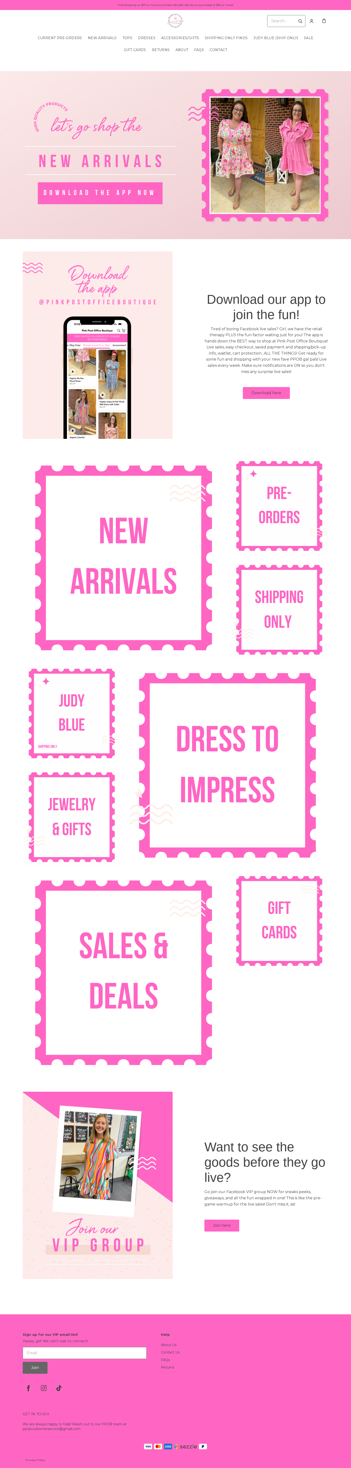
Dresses (146, 38)
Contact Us (170, 1352)
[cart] (324, 21)
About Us (168, 1345)
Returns (161, 50)
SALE (309, 38)
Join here (222, 1225)
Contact (218, 50)
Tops (127, 38)
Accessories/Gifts (180, 38)
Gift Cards (135, 50)
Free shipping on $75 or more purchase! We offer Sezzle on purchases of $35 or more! (175, 5)
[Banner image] (175, 155)
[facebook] (28, 1388)
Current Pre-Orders (60, 38)
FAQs (199, 50)
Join (35, 1367)
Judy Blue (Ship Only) (275, 38)
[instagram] (43, 1388)
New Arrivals (102, 38)
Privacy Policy (35, 1460)
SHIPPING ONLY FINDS (226, 38)
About (182, 50)
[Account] (311, 21)
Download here (266, 393)
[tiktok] (59, 1388)
